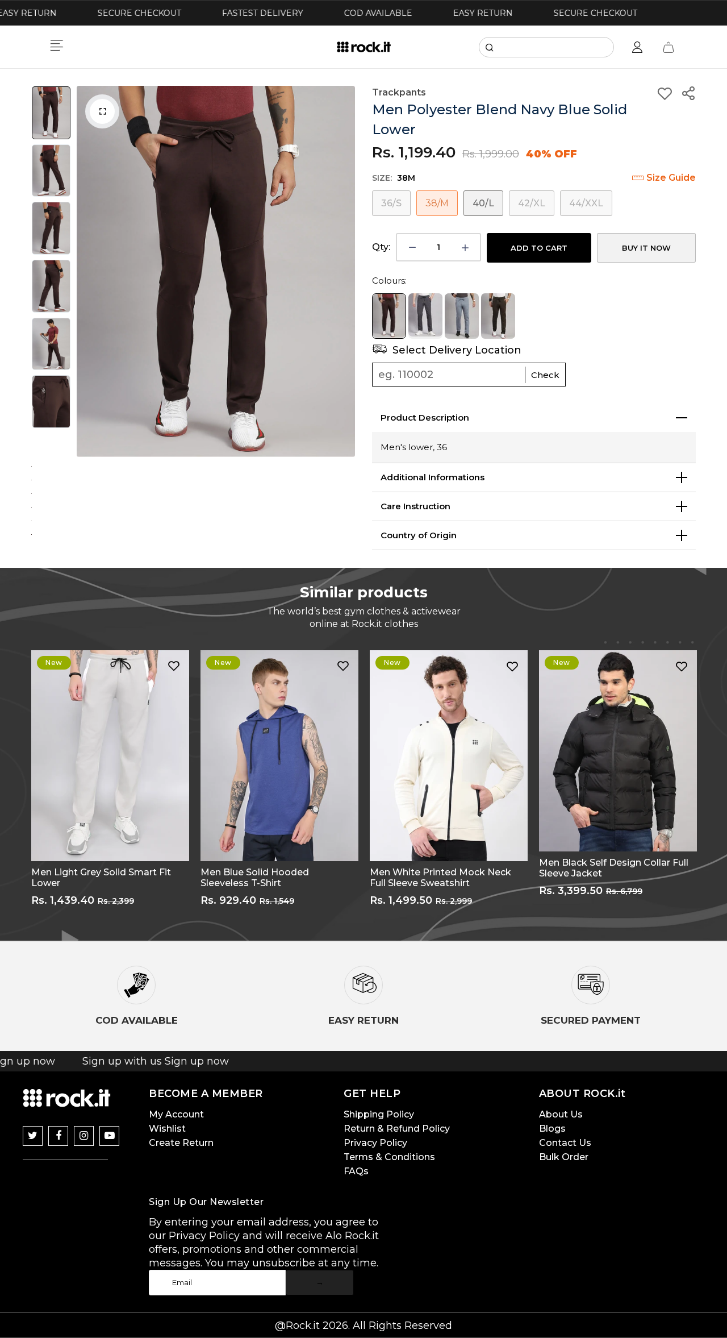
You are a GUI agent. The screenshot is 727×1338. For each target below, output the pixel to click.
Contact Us (565, 1142)
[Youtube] (109, 1136)
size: (393, 178)
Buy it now (646, 247)
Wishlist (167, 1128)
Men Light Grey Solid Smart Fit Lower (101, 877)
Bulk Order (563, 1157)
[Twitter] (33, 1136)
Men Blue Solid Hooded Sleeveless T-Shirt (254, 877)
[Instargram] (84, 1136)
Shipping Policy (379, 1114)
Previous (88, 271)
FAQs (356, 1171)
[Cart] (668, 47)
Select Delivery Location (455, 350)
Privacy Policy (375, 1142)
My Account (176, 1114)
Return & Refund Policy (397, 1128)
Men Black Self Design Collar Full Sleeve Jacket (613, 868)
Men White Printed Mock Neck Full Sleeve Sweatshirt (440, 877)
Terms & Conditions (389, 1157)
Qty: (381, 247)
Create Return (181, 1142)
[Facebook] (58, 1136)
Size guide (671, 177)
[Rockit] (364, 47)
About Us (561, 1114)
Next (343, 271)
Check (545, 374)
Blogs (552, 1128)
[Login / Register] (637, 47)
